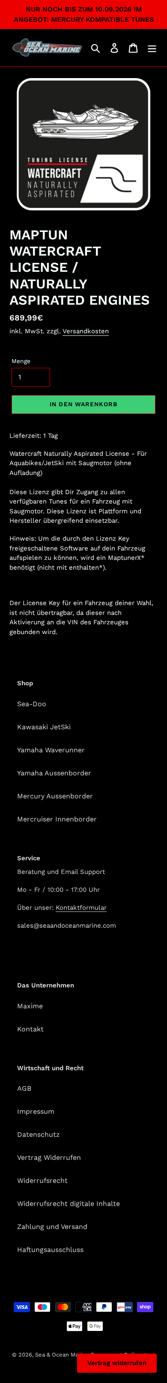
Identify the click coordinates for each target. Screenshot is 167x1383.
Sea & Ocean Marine (62, 1354)
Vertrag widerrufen (116, 1363)
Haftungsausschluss (50, 1250)
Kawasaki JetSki (44, 727)
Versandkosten (86, 331)
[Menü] (152, 48)
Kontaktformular (81, 907)
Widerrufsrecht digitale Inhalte (68, 1204)
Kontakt (30, 1029)
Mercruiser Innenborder (57, 819)
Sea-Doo (31, 704)
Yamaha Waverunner (51, 750)
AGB (24, 1088)
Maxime (30, 1006)
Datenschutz (38, 1134)
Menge (21, 361)
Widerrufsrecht (42, 1180)
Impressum (35, 1111)
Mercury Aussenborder (55, 796)
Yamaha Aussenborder (54, 773)
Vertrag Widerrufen (49, 1157)
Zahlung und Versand (52, 1227)
